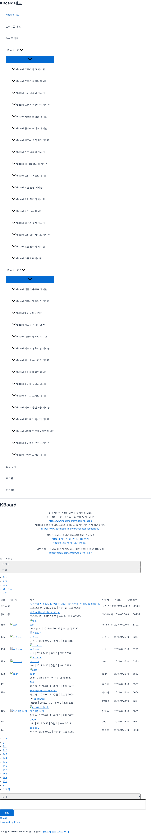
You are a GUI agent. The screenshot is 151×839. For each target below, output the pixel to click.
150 (5, 781)
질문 (5, 584)
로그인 (9, 478)
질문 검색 (11, 466)
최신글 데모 (12, 38)
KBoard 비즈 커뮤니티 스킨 (30, 324)
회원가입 (10, 490)
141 (4, 746)
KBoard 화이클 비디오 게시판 (31, 371)
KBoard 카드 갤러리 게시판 (30, 151)
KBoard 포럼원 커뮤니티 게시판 (33, 104)
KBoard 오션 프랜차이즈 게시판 (33, 234)
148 (5, 773)
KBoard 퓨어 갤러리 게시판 (30, 92)
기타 (5, 592)
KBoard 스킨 (12, 50)
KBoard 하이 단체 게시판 (29, 312)
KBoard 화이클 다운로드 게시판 (33, 442)
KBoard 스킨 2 (14, 270)
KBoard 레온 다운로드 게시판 (31, 289)
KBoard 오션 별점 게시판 (29, 187)
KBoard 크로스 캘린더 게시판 (31, 81)
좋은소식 (7, 588)
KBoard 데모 (11, 3)
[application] (21, 50)
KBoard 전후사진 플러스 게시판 (33, 301)
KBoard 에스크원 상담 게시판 (31, 116)
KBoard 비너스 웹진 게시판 (30, 222)
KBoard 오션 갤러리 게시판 (30, 246)
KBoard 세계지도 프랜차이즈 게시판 (35, 431)
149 (5, 777)
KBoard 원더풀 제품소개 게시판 (33, 419)
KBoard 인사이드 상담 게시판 (31, 454)
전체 (5, 577)
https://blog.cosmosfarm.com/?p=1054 (70, 552)
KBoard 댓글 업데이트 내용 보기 (70, 542)
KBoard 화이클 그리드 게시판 (31, 395)
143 (5, 754)
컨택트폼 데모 (13, 26)
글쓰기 (3, 818)
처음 (5, 738)
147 (5, 769)
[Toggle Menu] (30, 59)
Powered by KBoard (11, 822)
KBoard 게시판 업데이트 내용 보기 (70, 538)
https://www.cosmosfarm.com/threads (70, 520)
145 (5, 761)
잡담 (5, 581)
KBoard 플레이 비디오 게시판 (31, 128)
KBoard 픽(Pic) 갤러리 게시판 (32, 163)
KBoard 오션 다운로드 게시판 (31, 175)
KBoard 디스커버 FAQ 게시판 (31, 336)
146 (5, 765)
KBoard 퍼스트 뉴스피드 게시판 (33, 360)
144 (5, 757)
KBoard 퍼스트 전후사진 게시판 (33, 348)
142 (5, 750)
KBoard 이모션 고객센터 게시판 (33, 140)
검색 (6, 812)
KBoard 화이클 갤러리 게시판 (31, 383)
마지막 (6, 789)
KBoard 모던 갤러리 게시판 (30, 199)
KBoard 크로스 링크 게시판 (30, 69)
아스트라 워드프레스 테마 (55, 831)
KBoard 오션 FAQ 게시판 (29, 211)
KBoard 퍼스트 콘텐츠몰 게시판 (33, 407)
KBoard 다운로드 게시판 (29, 258)
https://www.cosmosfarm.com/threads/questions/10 (70, 528)
